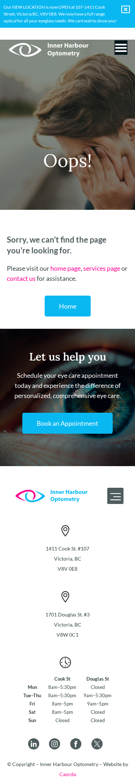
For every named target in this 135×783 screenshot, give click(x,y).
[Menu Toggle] (120, 47)
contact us (21, 278)
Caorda (67, 774)
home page (65, 268)
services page (101, 268)
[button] (115, 496)
